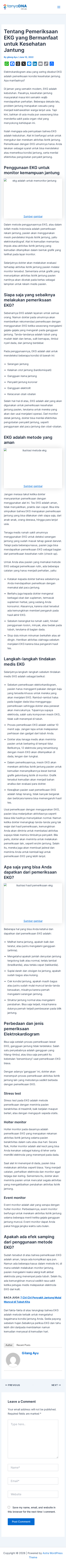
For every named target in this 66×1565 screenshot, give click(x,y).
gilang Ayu (30, 1353)
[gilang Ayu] (13, 1359)
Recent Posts (23, 1345)
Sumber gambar (33, 216)
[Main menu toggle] (58, 7)
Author (9, 1345)
